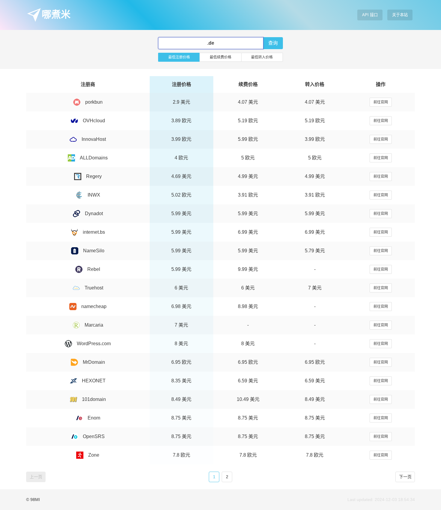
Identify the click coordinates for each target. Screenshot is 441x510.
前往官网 (381, 102)
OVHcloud (94, 120)
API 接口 (370, 15)
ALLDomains (94, 157)
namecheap (93, 306)
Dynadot (94, 213)
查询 (273, 43)
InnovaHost (94, 139)
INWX (94, 194)
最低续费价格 (220, 57)
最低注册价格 (179, 57)
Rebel (93, 269)
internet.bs (94, 232)
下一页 (405, 476)
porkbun (94, 102)
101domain (94, 399)
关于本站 (400, 15)
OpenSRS (94, 436)
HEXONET (94, 380)
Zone (93, 455)
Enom (94, 417)
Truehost (94, 287)
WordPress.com (94, 343)
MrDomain (94, 362)
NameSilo (93, 250)
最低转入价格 (262, 57)
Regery (94, 176)
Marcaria (94, 325)
